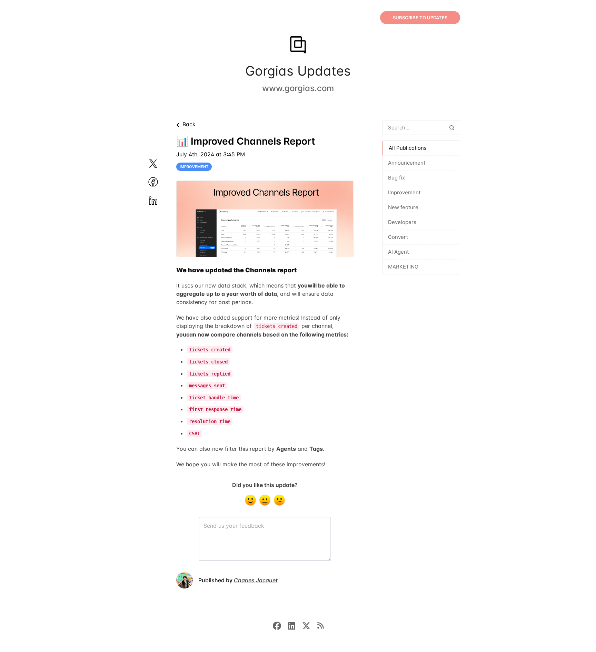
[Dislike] (279, 500)
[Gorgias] (298, 45)
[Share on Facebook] (161, 181)
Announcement (406, 162)
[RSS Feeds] (320, 625)
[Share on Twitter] (161, 163)
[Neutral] (264, 500)
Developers (402, 222)
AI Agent (398, 252)
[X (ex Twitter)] (309, 625)
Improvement (404, 192)
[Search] (452, 127)
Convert (398, 237)
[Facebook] (280, 625)
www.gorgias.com (298, 88)
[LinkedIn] (295, 625)
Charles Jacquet (256, 580)
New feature (403, 207)
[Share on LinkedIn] (161, 200)
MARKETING (403, 266)
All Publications (408, 148)
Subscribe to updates (420, 17)
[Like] (250, 500)
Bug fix (396, 177)
